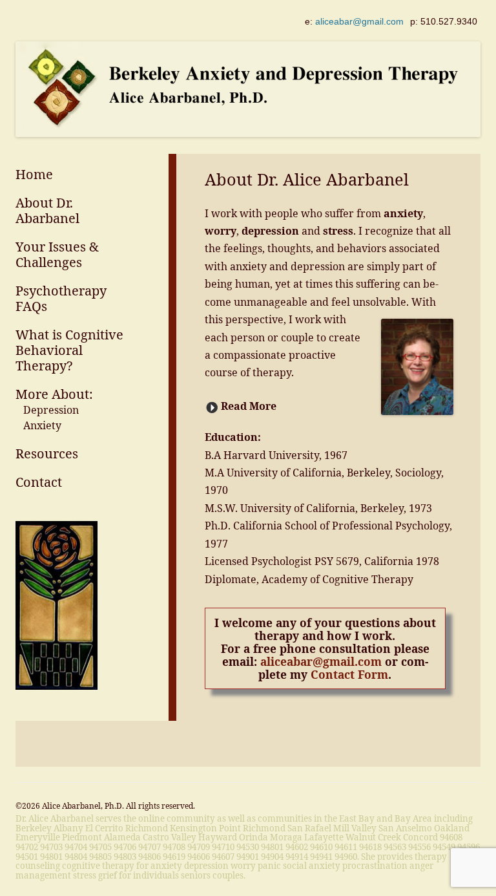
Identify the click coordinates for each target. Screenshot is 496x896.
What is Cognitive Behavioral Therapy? (69, 350)
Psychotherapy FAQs (61, 298)
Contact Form (349, 674)
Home (34, 174)
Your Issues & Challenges (57, 254)
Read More (248, 406)
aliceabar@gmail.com (359, 21)
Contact (39, 482)
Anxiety (42, 425)
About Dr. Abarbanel (47, 210)
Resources (47, 453)
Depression (51, 410)
